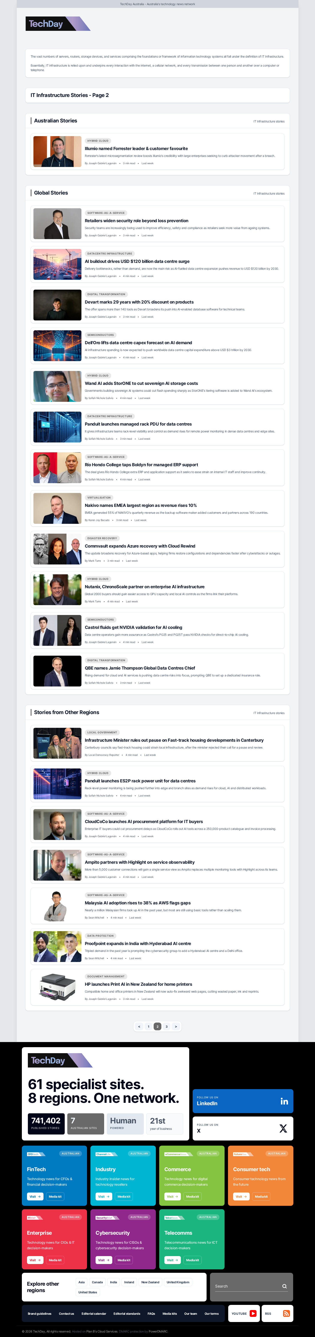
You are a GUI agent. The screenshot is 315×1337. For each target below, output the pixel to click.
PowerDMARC (158, 1331)
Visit (33, 1196)
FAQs (151, 1313)
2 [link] (158, 1026)
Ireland (129, 1282)
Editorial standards (127, 1313)
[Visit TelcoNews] (178, 1217)
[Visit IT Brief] (41, 1217)
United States (87, 1292)
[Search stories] (284, 1286)
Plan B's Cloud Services (101, 1331)
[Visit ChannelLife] (110, 1154)
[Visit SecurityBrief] (110, 1217)
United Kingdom (178, 1282)
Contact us (66, 1313)
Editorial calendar (94, 1313)
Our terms (212, 1313)
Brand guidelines (39, 1313)
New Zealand (150, 1282)
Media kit (55, 1196)
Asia (81, 1282)
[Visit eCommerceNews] (178, 1154)
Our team (190, 1313)
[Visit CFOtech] (41, 1154)
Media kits (170, 1313)
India (113, 1282)
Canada (97, 1282)
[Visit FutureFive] (247, 1154)
